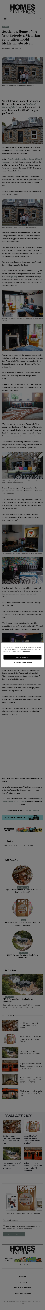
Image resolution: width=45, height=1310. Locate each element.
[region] (22, 655)
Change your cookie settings (22, 663)
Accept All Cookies (22, 657)
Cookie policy (26, 651)
